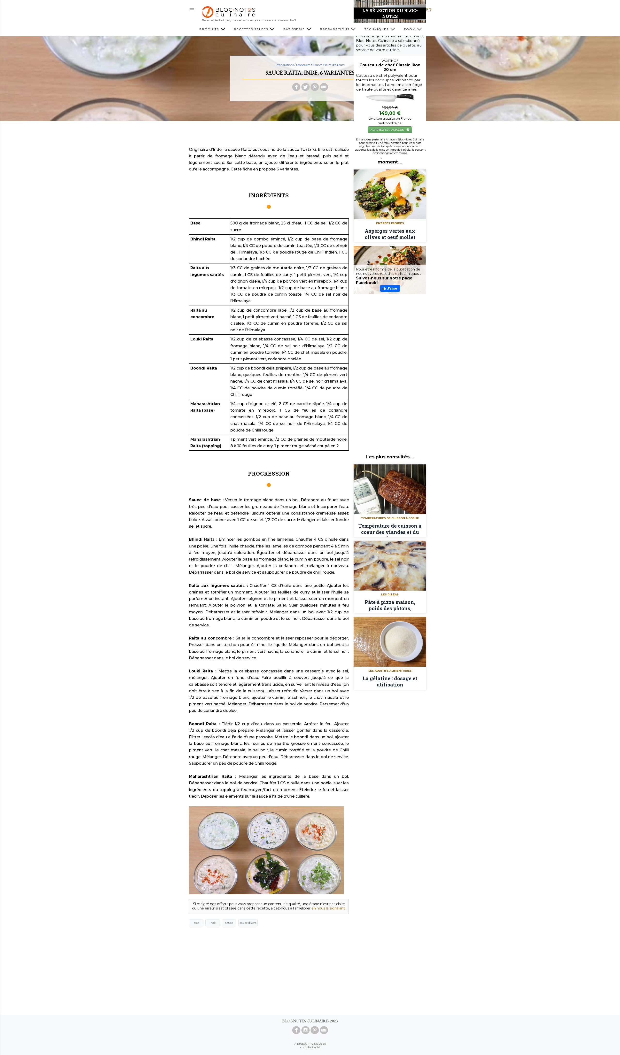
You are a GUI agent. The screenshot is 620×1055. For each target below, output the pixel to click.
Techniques (377, 29)
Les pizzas (390, 594)
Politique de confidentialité (313, 1045)
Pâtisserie (294, 29)
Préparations (335, 29)
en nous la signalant (328, 908)
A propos (300, 1043)
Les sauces (303, 65)
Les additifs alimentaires (390, 670)
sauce (229, 922)
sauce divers (248, 922)
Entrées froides (390, 223)
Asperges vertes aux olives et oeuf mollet (390, 234)
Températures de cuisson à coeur (390, 518)
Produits (209, 29)
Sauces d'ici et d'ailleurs (328, 65)
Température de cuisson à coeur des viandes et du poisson (389, 530)
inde (213, 922)
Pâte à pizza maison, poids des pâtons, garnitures (390, 606)
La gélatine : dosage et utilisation (390, 681)
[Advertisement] (310, 135)
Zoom (410, 29)
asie (196, 922)
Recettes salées (252, 29)
